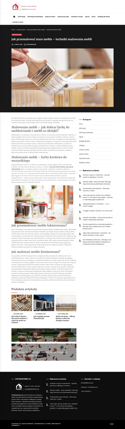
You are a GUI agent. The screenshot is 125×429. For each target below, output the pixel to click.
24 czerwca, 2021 (41, 314)
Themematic (15, 425)
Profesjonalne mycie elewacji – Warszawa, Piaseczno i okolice (96, 189)
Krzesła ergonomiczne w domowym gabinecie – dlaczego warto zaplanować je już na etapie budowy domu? (98, 226)
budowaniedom (31, 44)
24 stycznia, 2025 (63, 314)
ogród (87, 16)
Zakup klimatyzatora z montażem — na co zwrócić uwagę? (96, 205)
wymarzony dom (63, 16)
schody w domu (17, 22)
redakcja (81, 145)
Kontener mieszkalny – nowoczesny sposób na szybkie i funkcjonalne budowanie (97, 219)
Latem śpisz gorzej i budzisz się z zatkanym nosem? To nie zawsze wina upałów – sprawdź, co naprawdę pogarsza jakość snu (98, 197)
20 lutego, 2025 (18, 314)
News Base (55, 423)
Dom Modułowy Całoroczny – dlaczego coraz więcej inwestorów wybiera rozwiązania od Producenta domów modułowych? (97, 242)
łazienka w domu (77, 16)
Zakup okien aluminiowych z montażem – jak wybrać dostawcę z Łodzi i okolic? (96, 234)
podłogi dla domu (104, 16)
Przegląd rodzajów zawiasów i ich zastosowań (97, 211)
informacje (21, 16)
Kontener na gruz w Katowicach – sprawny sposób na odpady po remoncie (96, 176)
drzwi (93, 16)
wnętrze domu (50, 16)
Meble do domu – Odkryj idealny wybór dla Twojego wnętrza (65, 318)
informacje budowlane (35, 16)
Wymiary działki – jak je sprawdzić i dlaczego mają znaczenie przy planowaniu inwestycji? (97, 183)
